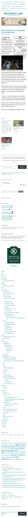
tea (5, 174)
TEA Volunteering (7, 310)
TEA (3, 300)
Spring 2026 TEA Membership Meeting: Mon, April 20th (14, 485)
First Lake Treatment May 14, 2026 (9, 481)
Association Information (6, 219)
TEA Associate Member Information (11, 312)
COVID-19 (5, 392)
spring (2, 455)
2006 (13, 172)
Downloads (19, 8)
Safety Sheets (8, 381)
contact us (18, 77)
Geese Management (7, 375)
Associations (7, 4)
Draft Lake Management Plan (10, 359)
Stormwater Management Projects (10, 409)
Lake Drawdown (6, 402)
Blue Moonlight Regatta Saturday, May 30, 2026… (13, 483)
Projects (9, 6)
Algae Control (21, 445)
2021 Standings (9, 347)
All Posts (4, 426)
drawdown (23, 447)
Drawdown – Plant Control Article (11, 403)
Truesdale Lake (14, 13)
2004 (2, 443)
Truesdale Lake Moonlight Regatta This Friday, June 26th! (14, 475)
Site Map (24, 8)
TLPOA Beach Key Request (9, 324)
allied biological (6, 447)
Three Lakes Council (19, 496)
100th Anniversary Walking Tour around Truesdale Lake (14, 487)
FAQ (5, 395)
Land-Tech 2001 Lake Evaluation (10, 411)
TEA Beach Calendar (8, 301)
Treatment (6, 380)
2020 (5, 445)
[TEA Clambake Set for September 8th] (7, 128)
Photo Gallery (16, 2)
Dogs (4, 364)
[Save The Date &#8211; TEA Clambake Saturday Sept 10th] (6, 140)
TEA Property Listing (8, 314)
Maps (4, 414)
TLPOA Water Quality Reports (10, 331)
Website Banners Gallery (8, 416)
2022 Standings (9, 348)
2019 (2, 445)
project (13, 453)
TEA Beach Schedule (5, 217)
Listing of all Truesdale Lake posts (8, 215)
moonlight (24, 451)
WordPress (12, 512)
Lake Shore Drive (6, 294)
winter (20, 459)
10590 (5, 388)
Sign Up (3, 10)
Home (3, 2)
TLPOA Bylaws (7, 326)
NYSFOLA (7, 453)
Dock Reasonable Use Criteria (9, 336)
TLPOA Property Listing (9, 333)
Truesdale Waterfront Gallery (9, 280)
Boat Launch (5, 353)
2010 (11, 443)
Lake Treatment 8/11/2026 (8, 467)
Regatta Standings (8, 345)
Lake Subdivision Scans (10, 315)
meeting (20, 451)
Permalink (9, 174)
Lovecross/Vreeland (7, 296)
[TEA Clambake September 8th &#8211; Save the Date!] (18, 123)
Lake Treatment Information (10, 378)
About (6, 2)
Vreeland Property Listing (9, 298)
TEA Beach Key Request (9, 303)
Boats (16, 4)
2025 (14, 445)
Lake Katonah (4, 495)
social (23, 172)
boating (18, 447)
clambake (17, 172)
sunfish (18, 455)
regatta (16, 453)
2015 (21, 443)
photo (23, 434)
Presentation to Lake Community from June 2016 (14, 360)
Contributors (13, 8)
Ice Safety (5, 369)
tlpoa (17, 457)
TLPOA (4, 320)
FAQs (3, 4)
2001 (8, 352)
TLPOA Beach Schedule (6, 218)
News (19, 434)
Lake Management (22, 4)
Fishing (4, 366)
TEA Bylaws (6, 307)
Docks (12, 4)
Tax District (5, 418)
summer (3, 174)
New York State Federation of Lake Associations (11, 506)
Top (2, 515)
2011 (13, 443)
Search (10, 2)
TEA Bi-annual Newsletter (9, 305)
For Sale (4, 387)
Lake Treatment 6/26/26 (7, 476)
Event (10, 434)
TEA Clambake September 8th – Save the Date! (18, 128)
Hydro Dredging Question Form (10, 397)
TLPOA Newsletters (8, 327)
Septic (4, 373)
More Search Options (5, 197)
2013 (16, 443)
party (20, 172)
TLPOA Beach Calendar (9, 322)
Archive (7, 172)
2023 (10, 445)
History (2, 275)
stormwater (7, 455)
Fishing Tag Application (6, 207)
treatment (5, 459)
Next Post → (23, 184)
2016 (24, 443)
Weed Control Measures (9, 383)
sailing (19, 453)
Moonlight (8, 10)
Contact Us (22, 2)
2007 (9, 443)
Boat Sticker (5, 341)
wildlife (17, 459)
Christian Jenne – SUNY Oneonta (9, 357)
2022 (7, 445)
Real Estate (4, 6)
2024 (12, 445)
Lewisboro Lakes (5, 8)
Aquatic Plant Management (8, 376)
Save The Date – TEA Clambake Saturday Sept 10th (6, 145)
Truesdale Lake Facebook (17, 6)
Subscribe (22, 167)
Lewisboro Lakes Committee (7, 496)
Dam (4, 362)
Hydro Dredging (6, 394)
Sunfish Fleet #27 (4, 209)
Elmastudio (3, 513)
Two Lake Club (4, 498)
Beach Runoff (5, 412)
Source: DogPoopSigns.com (14, 266)
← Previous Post (5, 183)
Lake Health (5, 371)
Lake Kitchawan (11, 495)
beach (14, 447)
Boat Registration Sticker (6, 205)
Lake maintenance (17, 449)
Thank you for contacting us (8, 286)
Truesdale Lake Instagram (6, 213)
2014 (19, 443)
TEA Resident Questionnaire (10, 308)
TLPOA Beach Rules (8, 329)
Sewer (4, 407)
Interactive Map (6, 291)
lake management (9, 451)
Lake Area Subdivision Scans (8, 293)
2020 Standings (9, 350)
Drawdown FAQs (7, 405)
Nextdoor (3, 236)
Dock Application (6, 338)
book (7, 434)
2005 (5, 443)
